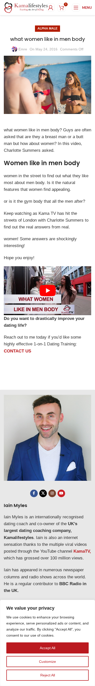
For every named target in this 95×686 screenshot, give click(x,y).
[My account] (50, 8)
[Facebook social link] (34, 493)
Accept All (47, 648)
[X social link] (43, 493)
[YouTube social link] (61, 493)
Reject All (47, 675)
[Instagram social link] (52, 493)
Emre (22, 49)
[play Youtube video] (47, 290)
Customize (47, 662)
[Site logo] (26, 7)
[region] (47, 643)
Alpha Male (47, 28)
